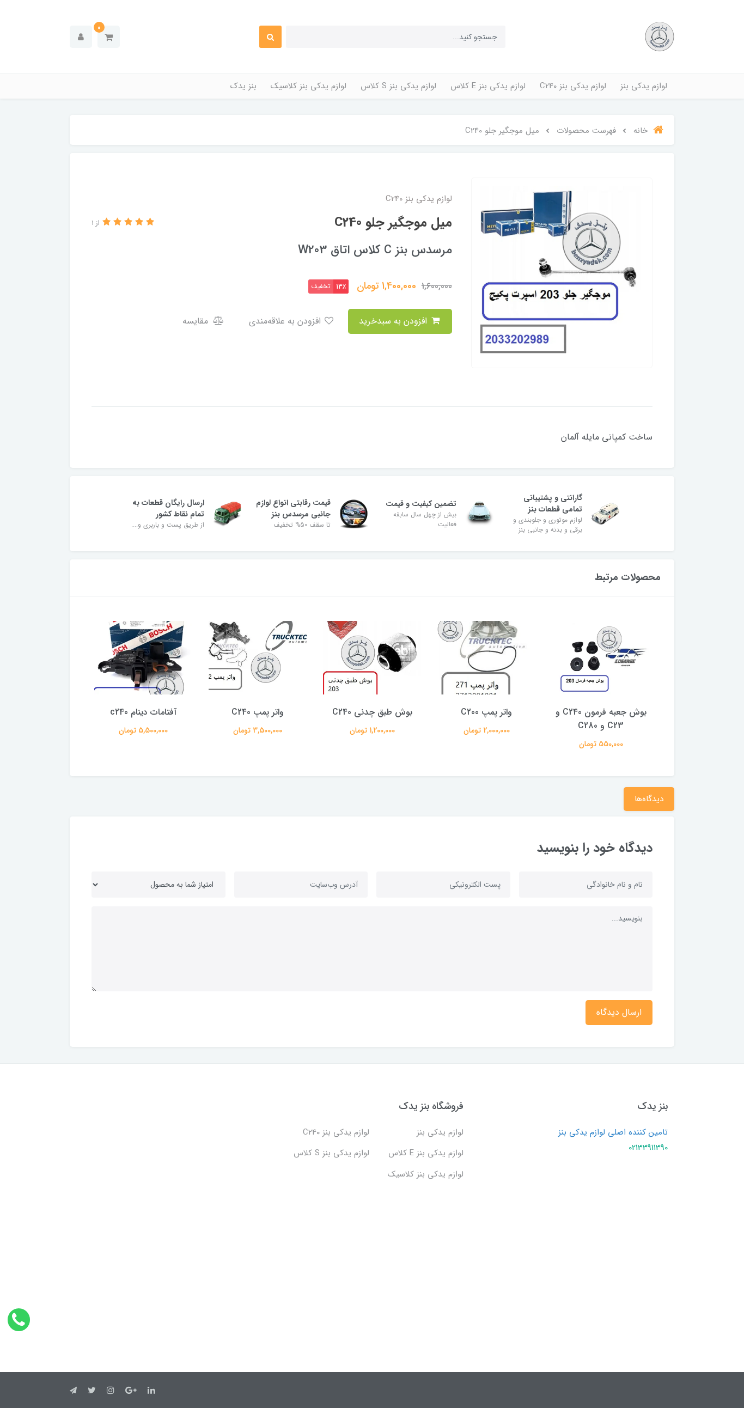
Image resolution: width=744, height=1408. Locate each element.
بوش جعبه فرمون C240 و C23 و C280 (601, 719)
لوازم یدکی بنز (643, 86)
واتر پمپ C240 (257, 712)
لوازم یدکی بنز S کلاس (398, 86)
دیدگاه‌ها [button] (649, 799)
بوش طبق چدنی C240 (372, 712)
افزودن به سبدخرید (394, 321)
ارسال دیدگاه (619, 1012)
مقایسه (196, 321)
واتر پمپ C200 (486, 712)
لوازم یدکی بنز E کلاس (488, 86)
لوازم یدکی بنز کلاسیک (308, 86)
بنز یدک (243, 86)
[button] (108, 37)
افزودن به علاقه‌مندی (286, 321)
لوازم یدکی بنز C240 (573, 86)
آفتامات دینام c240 (143, 712)
